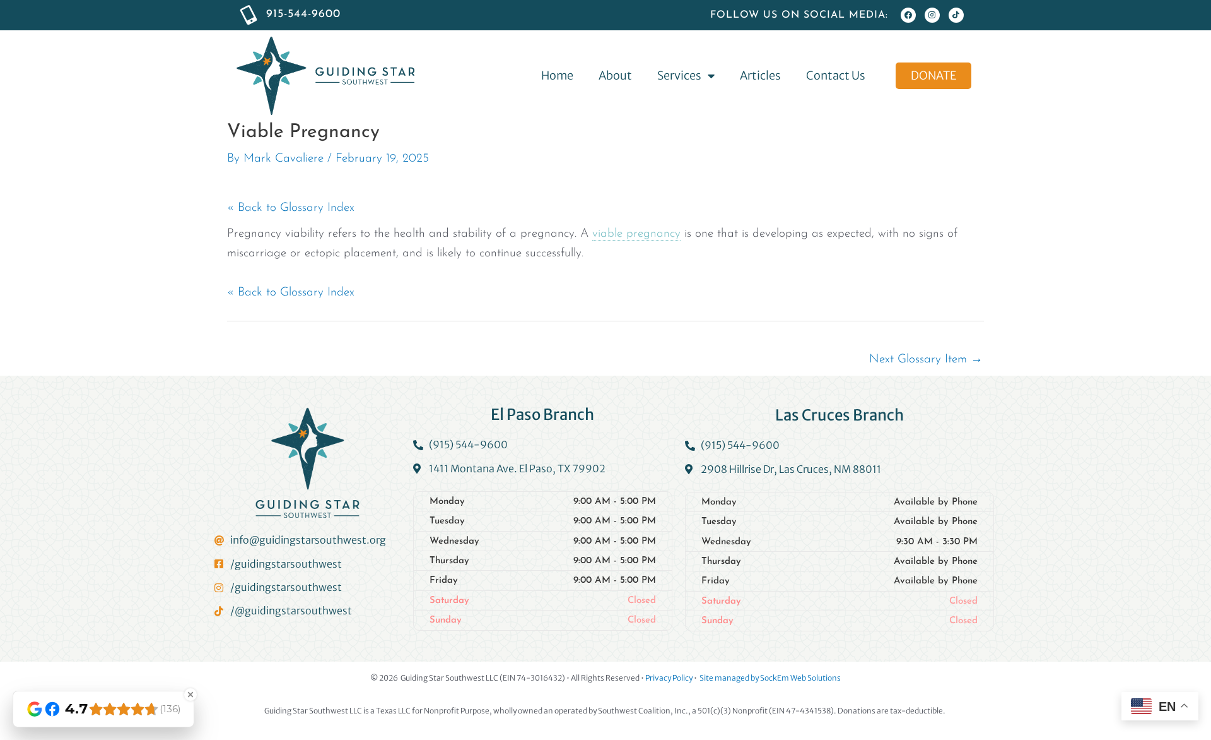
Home (557, 75)
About (615, 75)
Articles (760, 75)
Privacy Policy (669, 678)
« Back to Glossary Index (290, 208)
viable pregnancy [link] (636, 234)
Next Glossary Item (926, 360)
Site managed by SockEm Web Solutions (770, 678)
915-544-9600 (303, 14)
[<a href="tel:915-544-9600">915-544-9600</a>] (248, 15)
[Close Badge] (190, 694)
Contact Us (835, 75)
